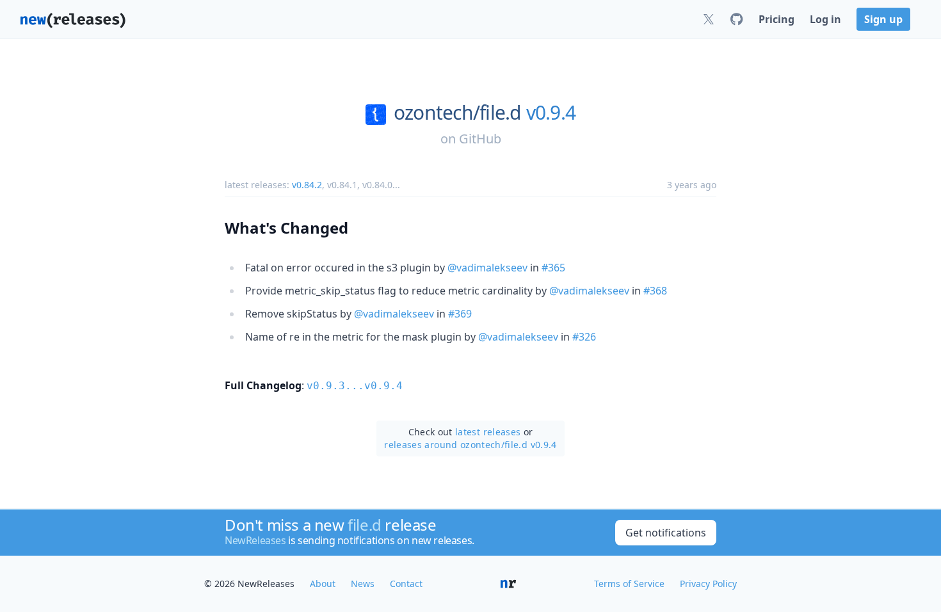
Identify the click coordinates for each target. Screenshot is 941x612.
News (362, 583)
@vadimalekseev (487, 268)
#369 (460, 314)
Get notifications (665, 533)
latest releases (487, 432)
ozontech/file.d (457, 113)
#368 (655, 291)
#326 (584, 337)
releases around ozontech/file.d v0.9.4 (470, 445)
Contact (406, 583)
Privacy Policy (708, 583)
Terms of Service (629, 583)
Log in (825, 19)
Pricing (776, 19)
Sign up (883, 19)
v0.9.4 (551, 113)
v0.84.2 (307, 185)
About (322, 583)
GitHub (480, 138)
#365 (553, 268)
